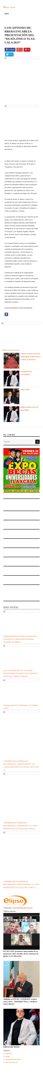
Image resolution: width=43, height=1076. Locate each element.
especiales (8, 24)
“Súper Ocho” (25, 389)
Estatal (7, 1056)
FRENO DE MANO (12, 1047)
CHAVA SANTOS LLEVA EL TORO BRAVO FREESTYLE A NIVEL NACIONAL (30, 356)
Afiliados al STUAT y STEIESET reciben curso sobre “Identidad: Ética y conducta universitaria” (20, 1001)
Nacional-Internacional (12, 1059)
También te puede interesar (10, 350)
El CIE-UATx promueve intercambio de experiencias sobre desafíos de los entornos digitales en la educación (21, 953)
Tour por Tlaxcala (11, 1062)
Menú (6, 13)
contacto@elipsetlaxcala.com (22, 908)
